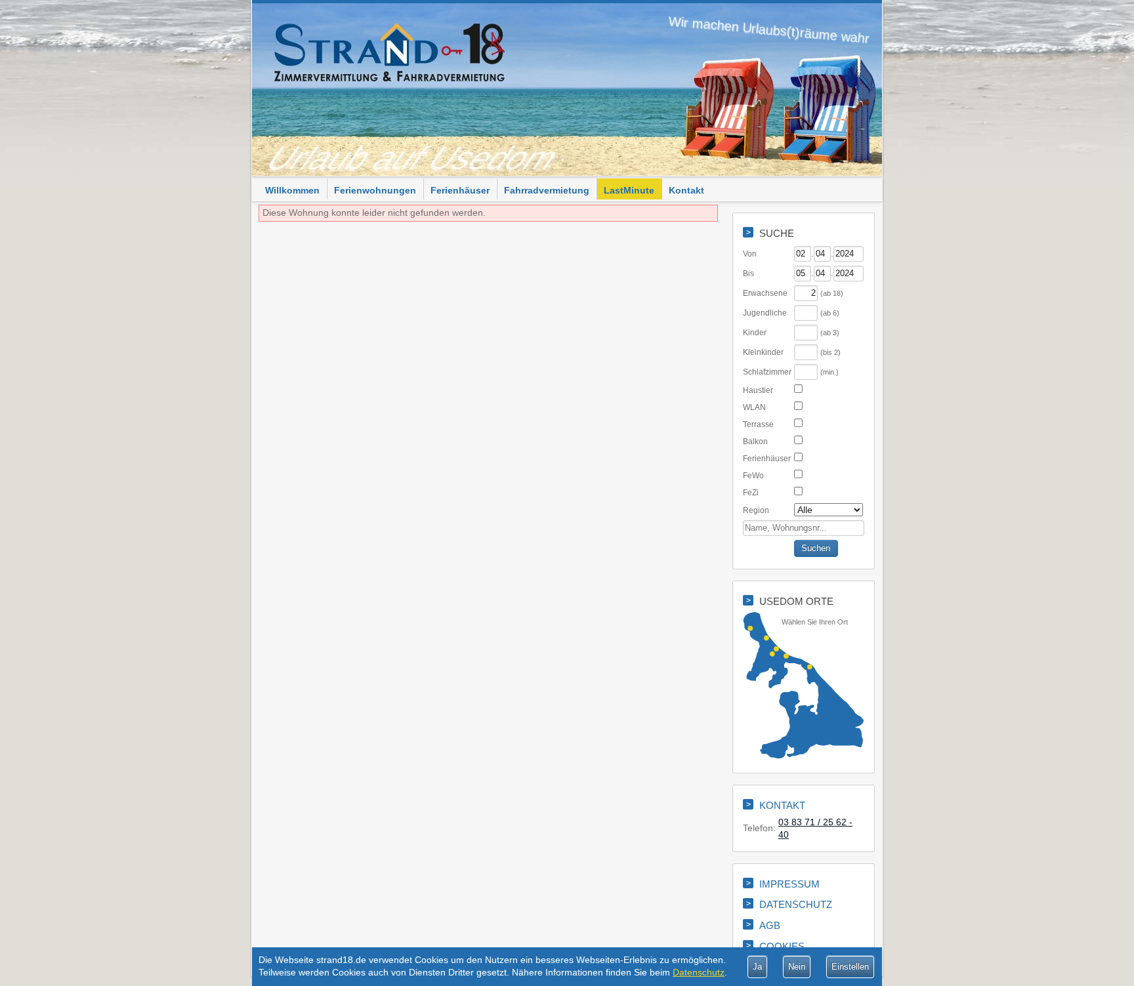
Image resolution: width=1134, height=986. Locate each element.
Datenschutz (698, 972)
